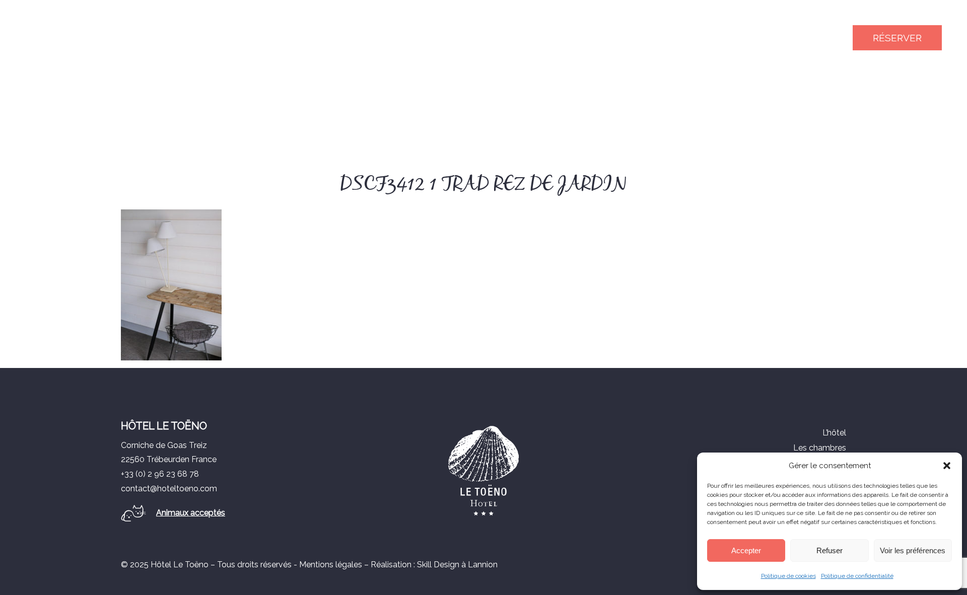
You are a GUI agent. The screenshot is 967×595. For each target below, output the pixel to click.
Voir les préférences (912, 550)
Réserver (897, 37)
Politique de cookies (788, 575)
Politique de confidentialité (857, 575)
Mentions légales (330, 564)
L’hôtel (834, 432)
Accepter (746, 550)
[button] (947, 466)
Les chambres (819, 448)
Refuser (829, 550)
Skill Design (438, 564)
